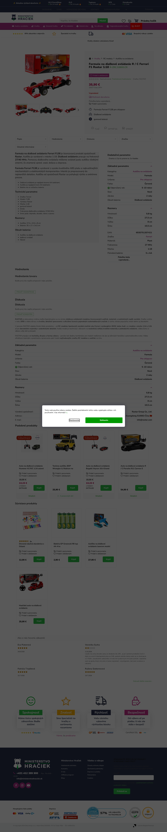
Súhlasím (104, 420)
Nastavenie (74, 420)
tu (66, 412)
